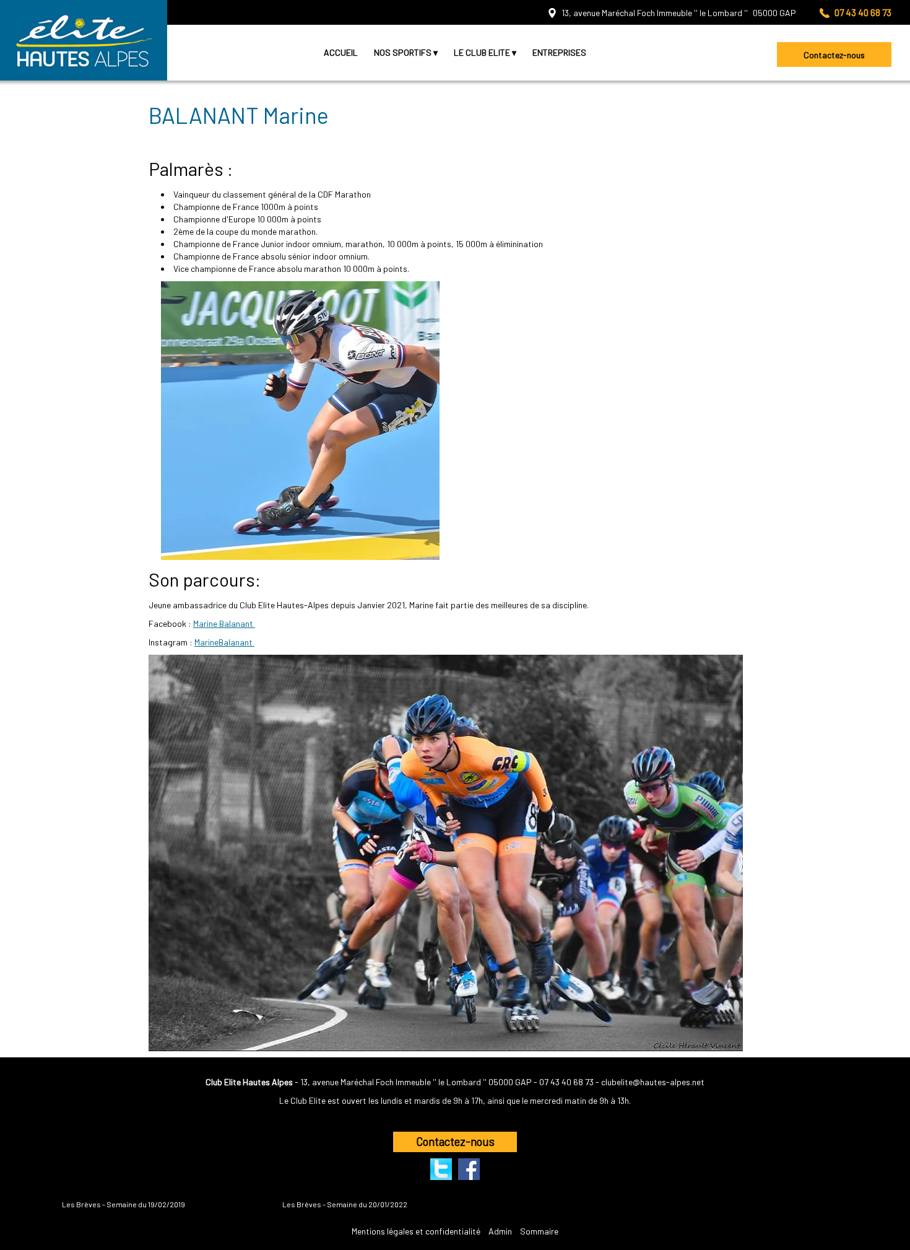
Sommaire (539, 1231)
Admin (500, 1231)
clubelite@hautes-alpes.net (652, 1082)
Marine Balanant (224, 623)
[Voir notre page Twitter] (441, 1169)
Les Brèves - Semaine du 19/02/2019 (123, 1204)
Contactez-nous (834, 55)
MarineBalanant (224, 642)
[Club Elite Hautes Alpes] (83, 40)
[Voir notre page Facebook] (469, 1169)
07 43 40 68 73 (566, 1082)
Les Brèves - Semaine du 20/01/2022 (344, 1204)
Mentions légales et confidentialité (416, 1231)
